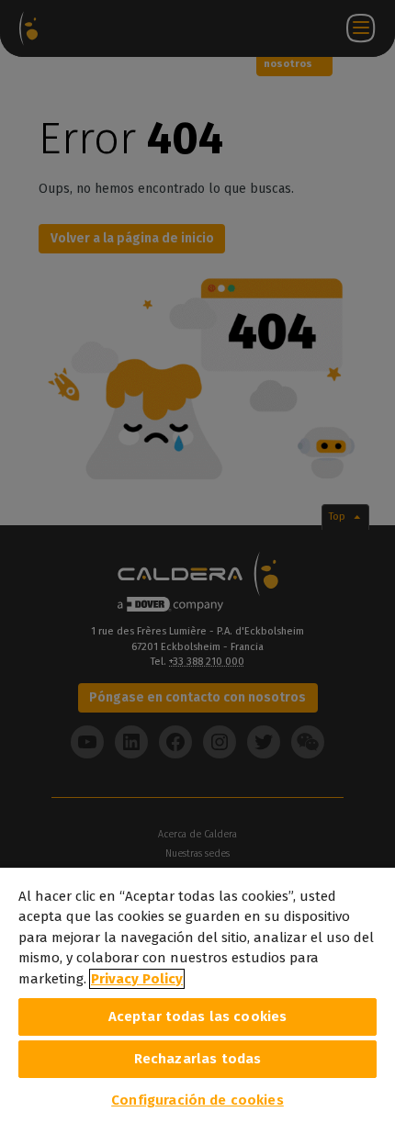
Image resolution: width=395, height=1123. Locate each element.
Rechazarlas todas (198, 1058)
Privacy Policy (137, 979)
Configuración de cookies (197, 1100)
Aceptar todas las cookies (198, 1016)
